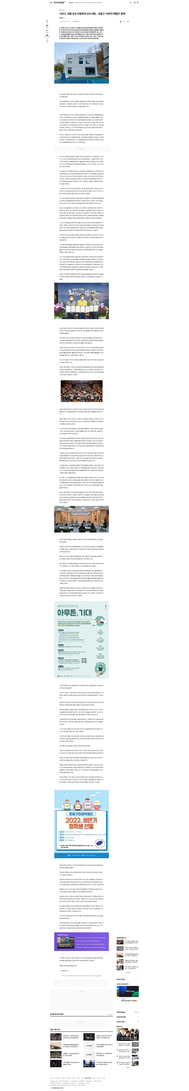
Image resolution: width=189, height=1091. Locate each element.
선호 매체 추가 (76, 21)
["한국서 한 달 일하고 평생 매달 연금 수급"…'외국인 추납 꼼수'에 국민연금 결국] (135, 1059)
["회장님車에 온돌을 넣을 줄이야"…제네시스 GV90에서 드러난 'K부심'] (120, 957)
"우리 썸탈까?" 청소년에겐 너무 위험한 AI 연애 (71, 1063)
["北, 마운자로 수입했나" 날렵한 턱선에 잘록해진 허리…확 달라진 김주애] (120, 944)
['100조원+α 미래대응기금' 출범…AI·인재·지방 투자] (89, 1066)
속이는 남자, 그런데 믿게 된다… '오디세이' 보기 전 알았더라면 (71, 1037)
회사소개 (51, 1078)
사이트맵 (103, 1078)
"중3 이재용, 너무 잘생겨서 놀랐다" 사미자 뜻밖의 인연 (131, 967)
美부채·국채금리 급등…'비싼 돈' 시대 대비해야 (104, 1046)
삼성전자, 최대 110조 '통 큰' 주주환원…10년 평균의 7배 (104, 1037)
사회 (60, 10)
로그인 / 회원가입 (130, 2)
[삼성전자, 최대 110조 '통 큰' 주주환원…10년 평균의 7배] (89, 1040)
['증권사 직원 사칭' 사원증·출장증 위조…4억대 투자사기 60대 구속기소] (120, 950)
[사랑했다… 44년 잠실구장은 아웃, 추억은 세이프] (56, 1058)
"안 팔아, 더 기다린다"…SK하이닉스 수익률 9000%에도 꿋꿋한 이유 (90, 944)
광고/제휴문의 (57, 1078)
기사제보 (78, 1078)
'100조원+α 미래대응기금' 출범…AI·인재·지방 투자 (104, 1063)
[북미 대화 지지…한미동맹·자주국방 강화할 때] (89, 1058)
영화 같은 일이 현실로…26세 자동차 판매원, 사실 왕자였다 (88, 941)
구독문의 (73, 1078)
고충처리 (98, 1078)
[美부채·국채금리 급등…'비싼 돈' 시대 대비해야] (89, 1049)
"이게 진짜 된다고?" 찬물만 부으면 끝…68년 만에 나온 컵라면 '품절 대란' (91, 947)
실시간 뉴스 (71, 2)
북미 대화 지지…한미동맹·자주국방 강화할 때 (104, 1054)
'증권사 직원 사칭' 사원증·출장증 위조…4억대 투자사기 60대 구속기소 (132, 948)
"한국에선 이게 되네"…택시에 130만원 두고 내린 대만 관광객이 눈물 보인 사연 (125, 1051)
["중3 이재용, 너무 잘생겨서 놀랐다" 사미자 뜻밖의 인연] (120, 969)
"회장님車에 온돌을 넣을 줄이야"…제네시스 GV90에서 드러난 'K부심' (132, 955)
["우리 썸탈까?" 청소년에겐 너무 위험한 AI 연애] (56, 1066)
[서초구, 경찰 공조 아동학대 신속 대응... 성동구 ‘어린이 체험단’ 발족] (81, 63)
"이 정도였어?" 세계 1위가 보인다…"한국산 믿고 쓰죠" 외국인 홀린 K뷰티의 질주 (91, 938)
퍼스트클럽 (68, 1078)
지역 (64, 10)
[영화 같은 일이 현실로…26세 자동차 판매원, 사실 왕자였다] (120, 963)
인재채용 (63, 1078)
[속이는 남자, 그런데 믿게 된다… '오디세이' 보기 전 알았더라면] (56, 1040)
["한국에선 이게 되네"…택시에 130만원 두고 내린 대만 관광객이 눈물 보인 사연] (135, 1052)
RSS (82, 1078)
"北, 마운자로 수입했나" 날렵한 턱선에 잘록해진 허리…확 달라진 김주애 (132, 942)
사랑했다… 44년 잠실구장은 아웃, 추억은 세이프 (71, 1054)
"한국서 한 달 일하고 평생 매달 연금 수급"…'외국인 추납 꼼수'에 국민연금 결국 (125, 1058)
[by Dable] (110, 1014)
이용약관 (94, 1078)
